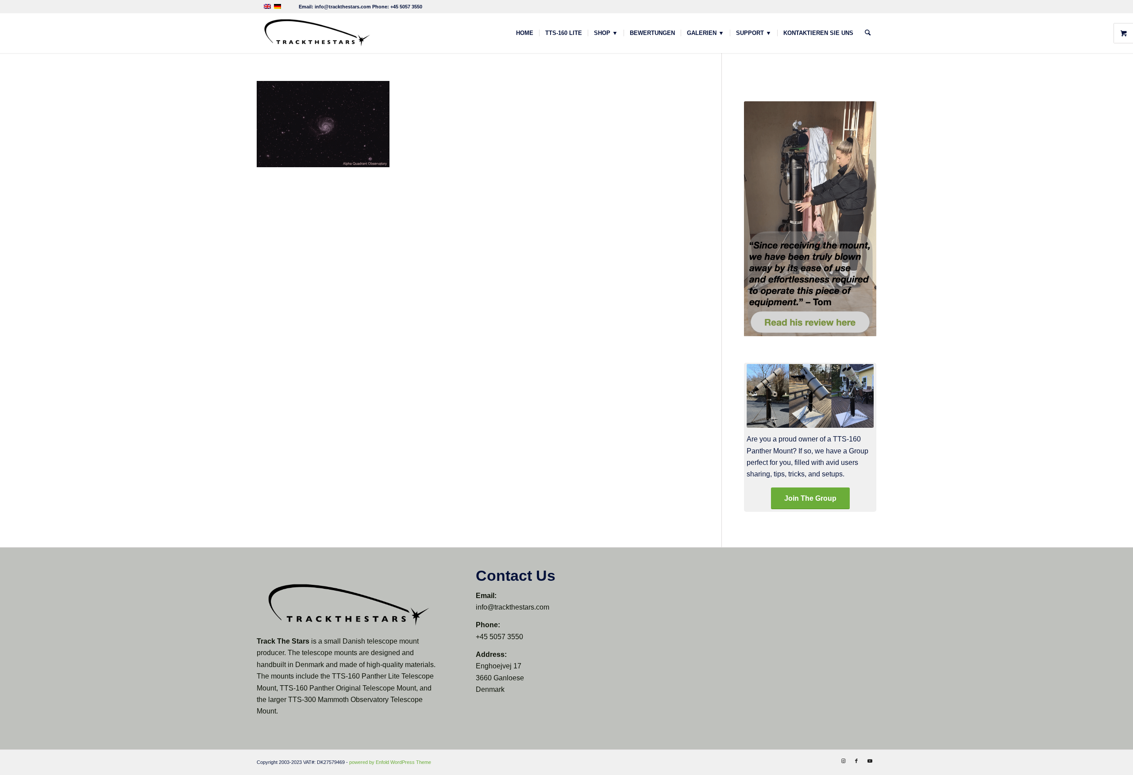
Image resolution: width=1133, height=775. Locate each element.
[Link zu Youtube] (869, 760)
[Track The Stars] (316, 33)
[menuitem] (524, 33)
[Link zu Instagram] (843, 760)
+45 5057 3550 (406, 6)
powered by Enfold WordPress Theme (390, 762)
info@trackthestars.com (343, 6)
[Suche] (867, 33)
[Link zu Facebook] (856, 760)
